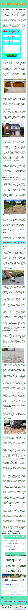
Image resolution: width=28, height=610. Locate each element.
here (10, 530)
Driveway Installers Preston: (10, 14)
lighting (17, 234)
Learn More (18, 609)
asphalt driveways (19, 142)
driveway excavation (7, 480)
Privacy (25, 597)
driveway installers (15, 474)
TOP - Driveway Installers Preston (10, 584)
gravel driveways (14, 152)
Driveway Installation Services (11, 533)
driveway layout (6, 99)
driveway (16, 15)
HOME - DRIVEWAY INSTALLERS (14, 594)
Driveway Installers (11, 597)
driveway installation (20, 62)
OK (24, 609)
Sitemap (3, 597)
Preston (11, 316)
